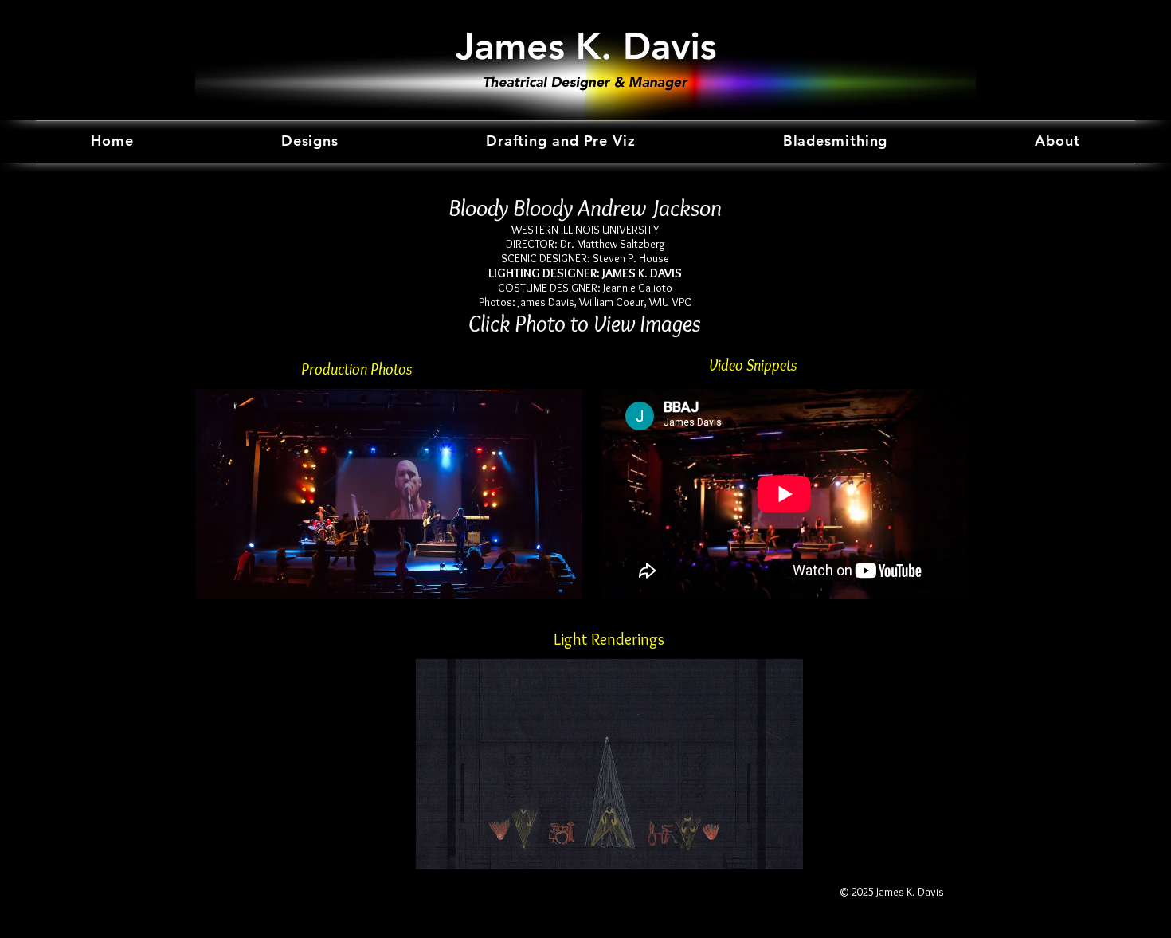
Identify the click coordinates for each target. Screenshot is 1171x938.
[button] (388, 494)
